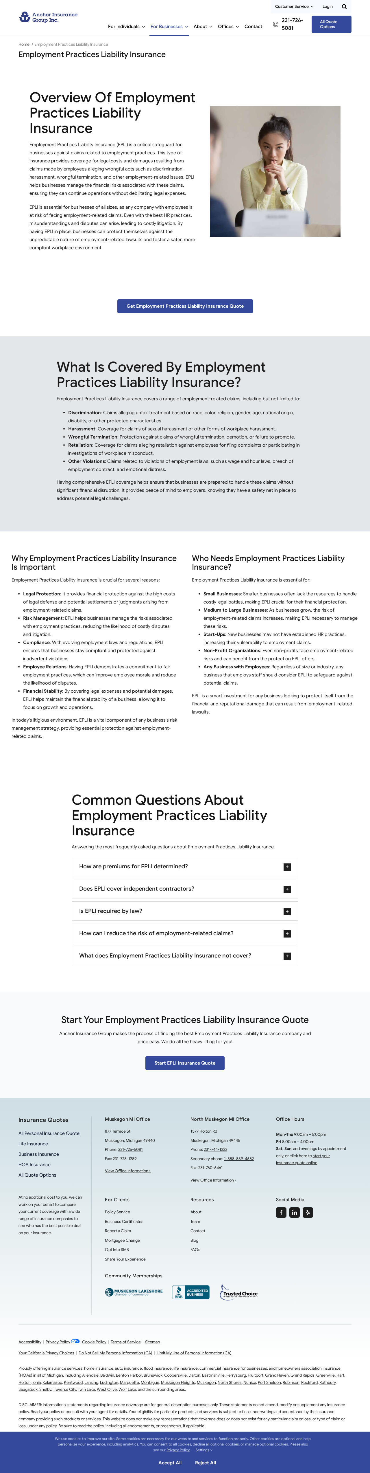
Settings (203, 1450)
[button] (344, 6)
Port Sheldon (269, 1382)
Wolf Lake (127, 1389)
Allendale (90, 1375)
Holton (24, 1382)
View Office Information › (128, 1170)
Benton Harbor (129, 1375)
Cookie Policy (94, 1341)
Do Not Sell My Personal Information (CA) (115, 1352)
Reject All (205, 1463)
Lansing (91, 1382)
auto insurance (128, 1368)
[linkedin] (294, 1212)
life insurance (185, 1368)
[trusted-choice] (239, 1286)
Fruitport (255, 1375)
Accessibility (29, 1341)
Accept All (170, 1463)
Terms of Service (126, 1341)
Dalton (194, 1375)
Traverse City (64, 1389)
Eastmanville (213, 1375)
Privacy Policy (58, 1341)
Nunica (249, 1382)
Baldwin (107, 1375)
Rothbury (327, 1382)
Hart (340, 1375)
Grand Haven (277, 1375)
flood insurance (158, 1368)
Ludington (109, 1382)
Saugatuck (28, 1389)
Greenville (325, 1375)
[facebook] (281, 1212)
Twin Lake (86, 1389)
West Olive (107, 1389)
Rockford (309, 1382)
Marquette (129, 1382)
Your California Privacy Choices (46, 1352)
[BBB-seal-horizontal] (191, 1287)
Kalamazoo (52, 1382)
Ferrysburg (236, 1375)
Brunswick (153, 1375)
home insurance (98, 1368)
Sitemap (152, 1341)
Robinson (291, 1382)
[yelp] (308, 1212)
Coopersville (175, 1375)
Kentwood (73, 1382)
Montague (150, 1382)
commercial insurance (219, 1368)
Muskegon (206, 1382)
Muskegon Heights (178, 1382)
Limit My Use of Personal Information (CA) (194, 1352)
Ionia (36, 1382)
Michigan (55, 1375)
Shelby (45, 1389)
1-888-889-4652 (239, 1158)
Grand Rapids (302, 1375)
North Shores (230, 1382)
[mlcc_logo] (134, 1290)
